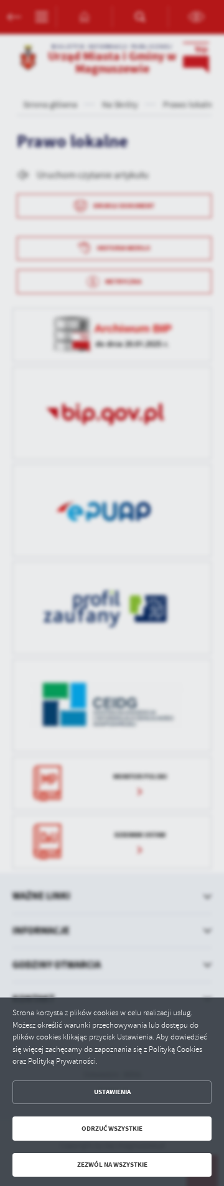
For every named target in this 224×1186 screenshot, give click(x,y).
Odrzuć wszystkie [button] (112, 1128)
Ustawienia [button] (112, 1092)
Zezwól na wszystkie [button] (112, 1164)
